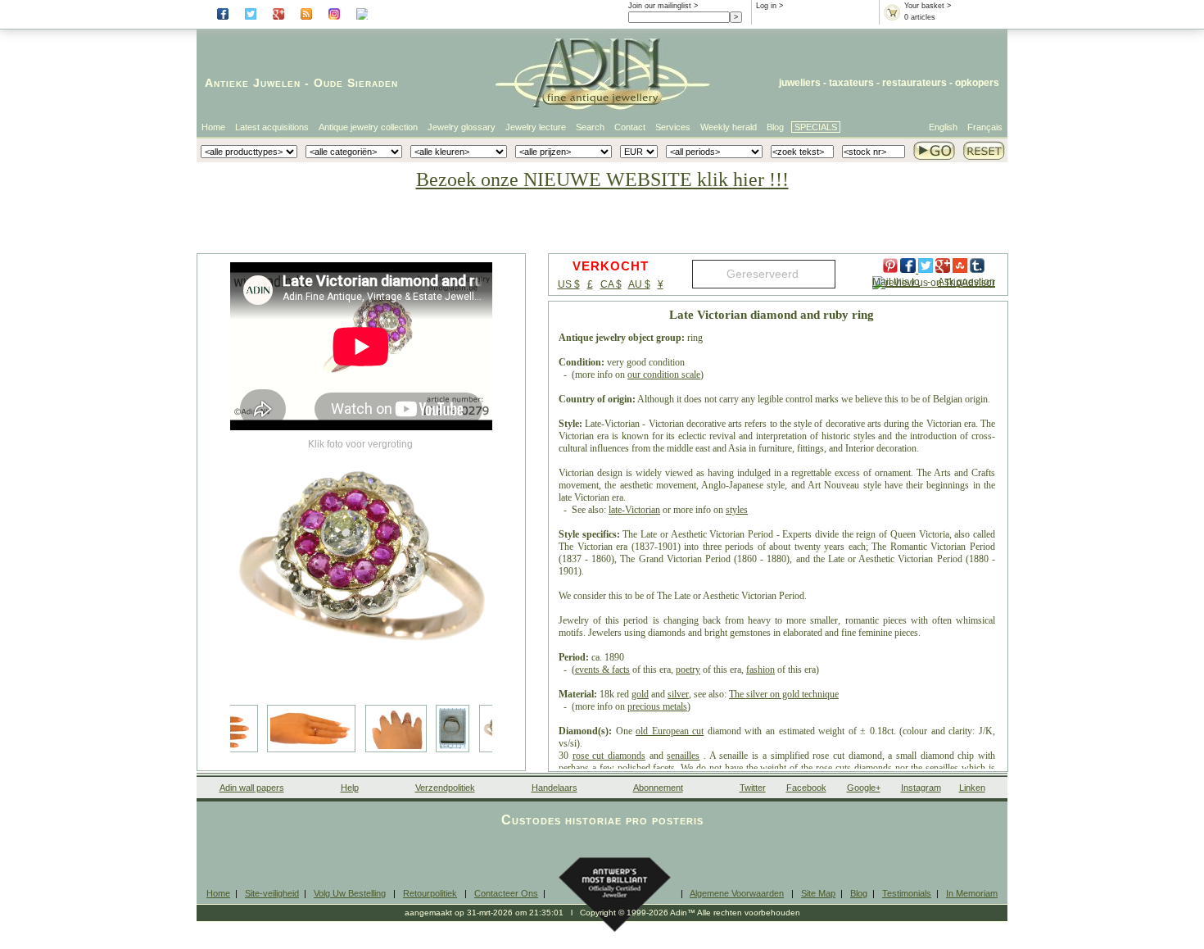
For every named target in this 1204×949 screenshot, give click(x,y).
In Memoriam (972, 893)
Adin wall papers (252, 787)
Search (590, 127)
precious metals (657, 706)
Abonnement (658, 787)
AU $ (639, 284)
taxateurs (851, 83)
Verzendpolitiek (445, 787)
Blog (775, 127)
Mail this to (896, 282)
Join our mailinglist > (663, 6)
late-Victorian (634, 509)
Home (213, 127)
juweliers (800, 83)
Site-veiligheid (272, 893)
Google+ (863, 787)
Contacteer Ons (506, 893)
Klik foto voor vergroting (360, 444)
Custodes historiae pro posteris (602, 820)
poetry (688, 669)
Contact (629, 127)
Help (350, 787)
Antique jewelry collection (368, 127)
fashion (760, 669)
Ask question (966, 282)
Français (985, 127)
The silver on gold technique (784, 694)
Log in (766, 6)
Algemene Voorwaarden (737, 893)
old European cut (670, 731)
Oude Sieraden (356, 82)
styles (737, 509)
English (943, 127)
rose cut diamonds (609, 755)
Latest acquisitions (272, 127)
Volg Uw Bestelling (350, 893)
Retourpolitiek (430, 893)
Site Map (818, 893)
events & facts (602, 669)
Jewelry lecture (535, 127)
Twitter (753, 787)
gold (640, 694)
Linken (972, 787)
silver (678, 694)
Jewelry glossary (462, 127)
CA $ (611, 284)
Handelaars (554, 787)
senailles (683, 755)
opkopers (977, 83)
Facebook (806, 787)
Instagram (921, 787)
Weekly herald (728, 127)
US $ (569, 284)
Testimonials (906, 893)
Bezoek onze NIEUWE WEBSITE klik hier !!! (602, 179)
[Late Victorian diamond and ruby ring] (361, 565)
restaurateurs (914, 83)
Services (672, 127)
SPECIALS (815, 127)
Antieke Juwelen (253, 82)
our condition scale (663, 374)
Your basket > (927, 6)
